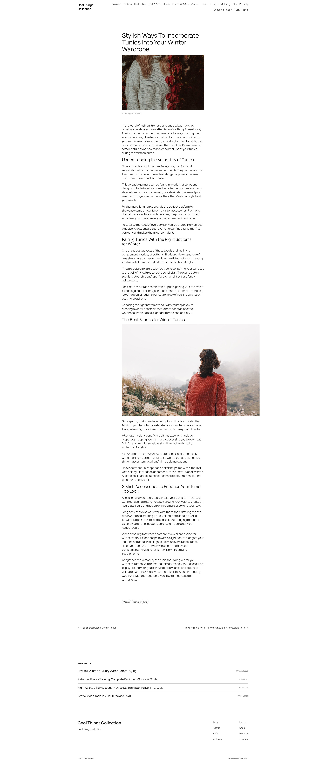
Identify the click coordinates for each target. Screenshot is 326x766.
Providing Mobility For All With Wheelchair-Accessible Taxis (214, 627)
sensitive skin (142, 480)
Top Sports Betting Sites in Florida (99, 627)
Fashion (136, 602)
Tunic (145, 602)
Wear (139, 113)
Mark (132, 113)
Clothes (126, 602)
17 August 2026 (242, 671)
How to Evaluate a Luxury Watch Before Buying (107, 670)
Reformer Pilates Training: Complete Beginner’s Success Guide (117, 679)
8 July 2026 (243, 679)
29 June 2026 (242, 687)
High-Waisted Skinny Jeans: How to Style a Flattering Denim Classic (120, 687)
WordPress (244, 758)
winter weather (131, 538)
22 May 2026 (243, 696)
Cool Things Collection (85, 7)
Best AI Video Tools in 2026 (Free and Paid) (104, 696)
